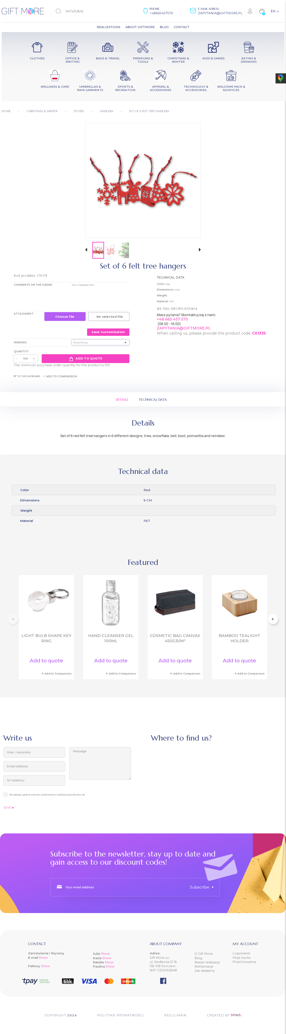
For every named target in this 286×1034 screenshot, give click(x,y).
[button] (86, 250)
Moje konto (242, 958)
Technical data (153, 399)
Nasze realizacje (207, 962)
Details (122, 399)
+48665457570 (161, 13)
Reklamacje (204, 966)
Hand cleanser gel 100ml (111, 638)
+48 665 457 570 (172, 319)
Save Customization (108, 332)
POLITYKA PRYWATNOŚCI (120, 1015)
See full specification (176, 308)
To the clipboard (28, 376)
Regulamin (175, 1015)
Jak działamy (205, 971)
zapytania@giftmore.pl (220, 13)
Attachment (23, 313)
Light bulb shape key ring (46, 638)
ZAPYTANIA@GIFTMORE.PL (184, 328)
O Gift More (204, 954)
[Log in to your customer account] (250, 11)
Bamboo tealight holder (239, 638)
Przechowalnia (244, 962)
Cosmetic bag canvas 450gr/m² (175, 638)
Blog (198, 958)
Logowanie (241, 953)
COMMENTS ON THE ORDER (33, 284)
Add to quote (89, 358)
